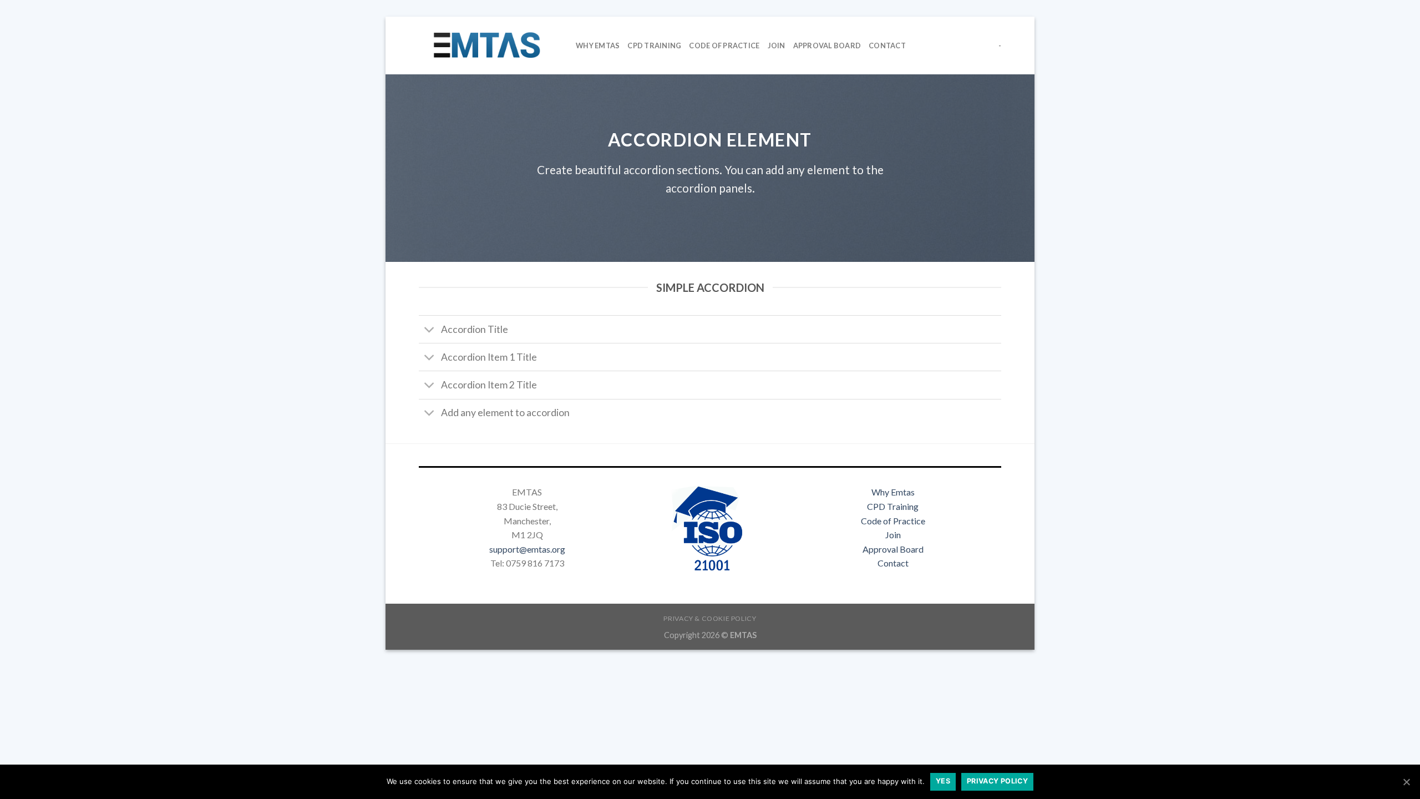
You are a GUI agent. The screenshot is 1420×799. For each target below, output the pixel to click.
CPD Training (654, 45)
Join (776, 45)
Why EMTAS (598, 45)
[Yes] (1406, 781)
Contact (887, 45)
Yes (943, 781)
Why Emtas (893, 492)
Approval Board (827, 45)
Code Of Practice (724, 45)
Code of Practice (893, 520)
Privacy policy (997, 781)
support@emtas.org (527, 549)
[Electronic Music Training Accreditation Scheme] (489, 45)
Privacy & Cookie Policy (709, 618)
